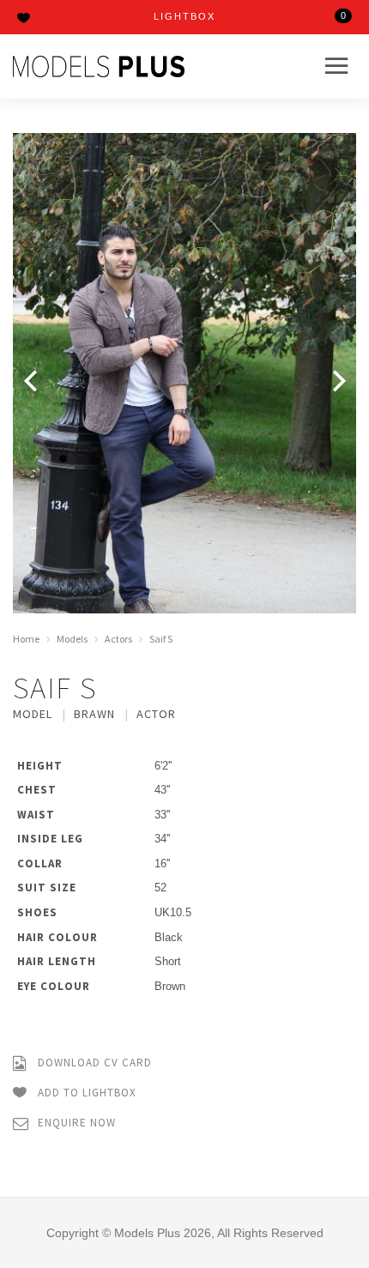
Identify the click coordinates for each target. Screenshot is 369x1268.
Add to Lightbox (85, 1092)
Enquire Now (75, 1122)
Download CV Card (93, 1062)
